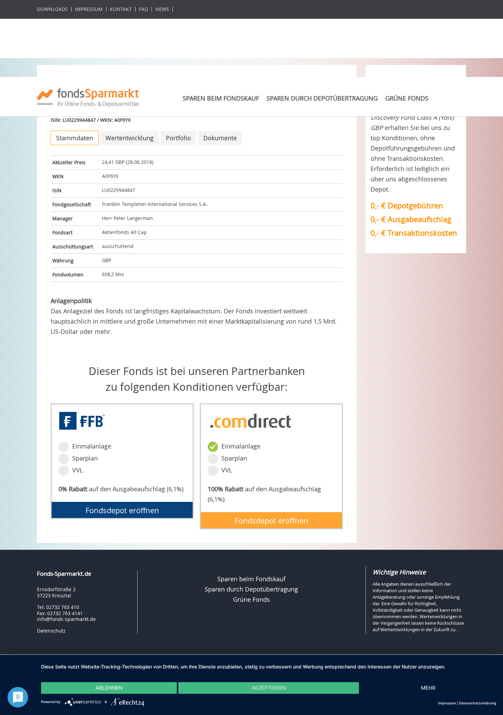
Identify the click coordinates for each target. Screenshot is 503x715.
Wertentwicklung (129, 138)
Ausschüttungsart (72, 246)
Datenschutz (51, 630)
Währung (63, 260)
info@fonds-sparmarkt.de (66, 619)
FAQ (143, 9)
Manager (62, 218)
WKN (58, 176)
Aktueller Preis (69, 162)
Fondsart (62, 232)
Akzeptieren (269, 688)
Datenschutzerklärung (477, 703)
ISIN (57, 190)
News (162, 9)
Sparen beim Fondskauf (221, 98)
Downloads (52, 9)
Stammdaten (74, 138)
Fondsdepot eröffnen (122, 510)
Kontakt (121, 9)
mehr (428, 688)
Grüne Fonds (406, 98)
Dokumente (220, 138)
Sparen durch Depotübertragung (322, 98)
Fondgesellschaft (71, 204)
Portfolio (178, 138)
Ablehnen (108, 688)
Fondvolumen (67, 274)
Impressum (89, 9)
